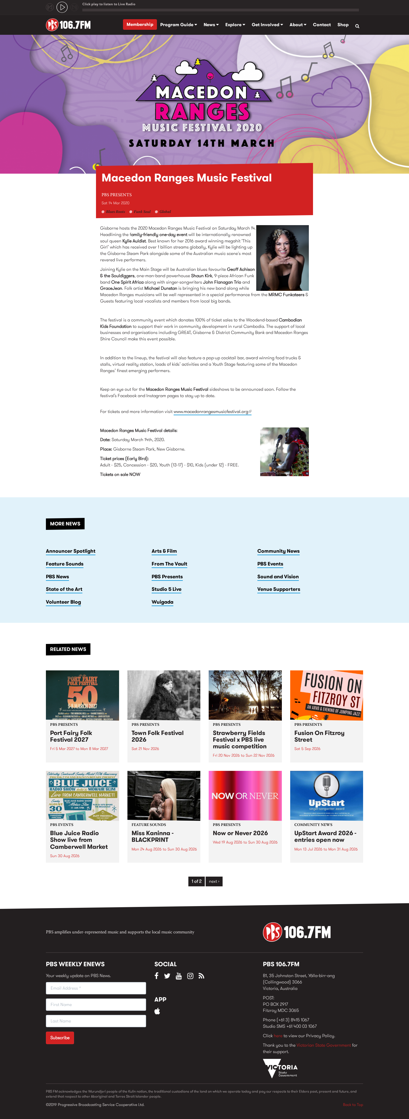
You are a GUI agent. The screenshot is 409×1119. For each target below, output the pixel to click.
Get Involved (266, 24)
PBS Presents (117, 195)
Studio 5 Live (166, 589)
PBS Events (270, 563)
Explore (234, 24)
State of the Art (64, 589)
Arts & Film (164, 551)
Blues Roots (115, 212)
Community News (278, 551)
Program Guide (177, 24)
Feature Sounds (64, 563)
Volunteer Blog (63, 602)
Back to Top (353, 1104)
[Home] (70, 25)
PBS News (57, 576)
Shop (343, 24)
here (278, 1035)
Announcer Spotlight (70, 551)
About (297, 24)
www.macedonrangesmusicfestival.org (213, 411)
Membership (140, 24)
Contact (322, 24)
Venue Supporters (278, 589)
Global (165, 212)
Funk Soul (142, 212)
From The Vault (169, 563)
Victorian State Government (324, 1045)
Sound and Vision (278, 576)
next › (214, 881)
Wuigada (162, 602)
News (210, 24)
